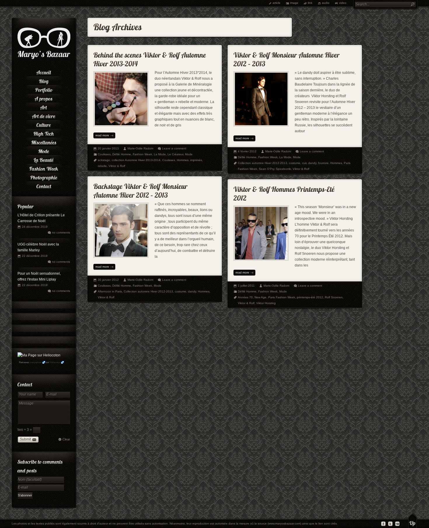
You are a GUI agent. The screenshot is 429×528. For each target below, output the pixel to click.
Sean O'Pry (266, 168)
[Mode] (44, 150)
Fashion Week (142, 154)
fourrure (323, 163)
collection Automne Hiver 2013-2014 (136, 160)
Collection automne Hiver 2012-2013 (262, 163)
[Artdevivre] (44, 115)
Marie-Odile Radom (140, 148)
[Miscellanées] (44, 141)
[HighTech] (44, 132)
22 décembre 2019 (35, 255)
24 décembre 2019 (35, 226)
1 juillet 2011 (246, 285)
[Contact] (44, 185)
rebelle (102, 166)
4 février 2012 (247, 151)
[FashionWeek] (44, 167)
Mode (189, 154)
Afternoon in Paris (110, 291)
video (342, 2)
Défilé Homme (121, 154)
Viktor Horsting (266, 303)
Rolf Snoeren (334, 297)
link (310, 2)
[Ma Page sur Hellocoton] (39, 355)
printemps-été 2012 (310, 297)
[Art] (44, 106)
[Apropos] (44, 97)
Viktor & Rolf (117, 166)
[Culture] (44, 124)
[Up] (412, 520)
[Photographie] (44, 176)
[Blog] (44, 80)
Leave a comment (174, 148)
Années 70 (245, 297)
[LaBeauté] (44, 159)
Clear (66, 439)
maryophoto (35, 362)
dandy (312, 163)
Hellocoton (55, 362)
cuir (304, 163)
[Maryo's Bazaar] (44, 58)
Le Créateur (175, 154)
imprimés (196, 160)
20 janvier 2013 (108, 148)
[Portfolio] (44, 89)
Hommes (183, 160)
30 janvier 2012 (108, 279)
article (276, 2)
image (294, 2)
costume (294, 163)
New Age (260, 297)
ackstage (104, 160)
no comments (61, 232)
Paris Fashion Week (281, 297)
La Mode (160, 154)
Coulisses (104, 154)
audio (325, 2)
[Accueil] (44, 71)
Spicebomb (283, 168)
